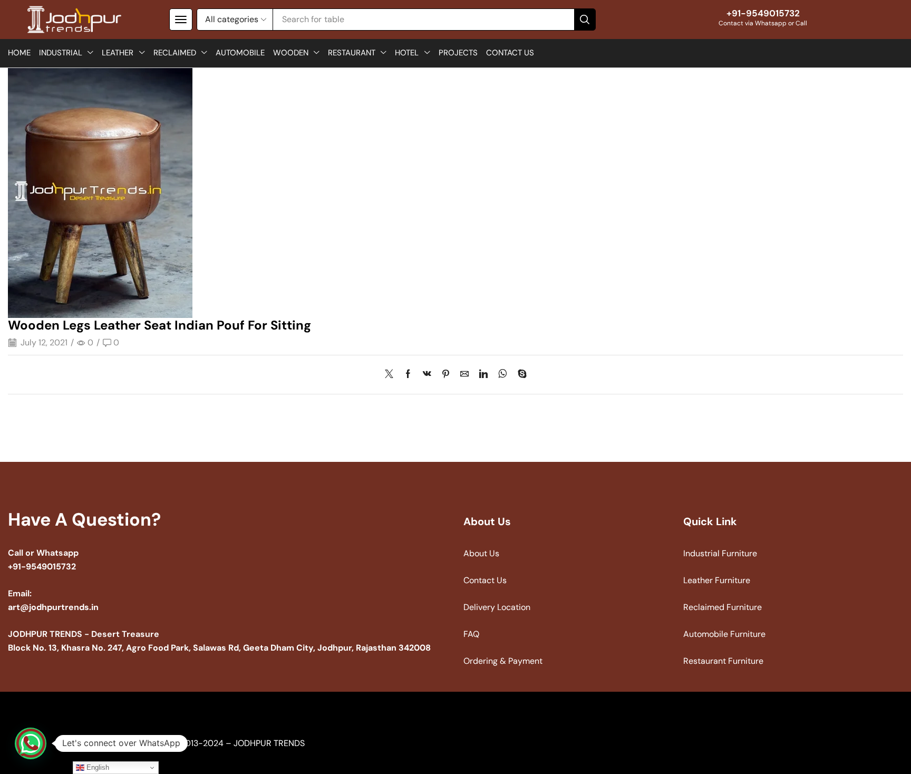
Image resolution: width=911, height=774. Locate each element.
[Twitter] (392, 374)
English (96, 767)
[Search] (584, 19)
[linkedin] (483, 374)
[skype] (519, 374)
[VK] (427, 374)
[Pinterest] (446, 374)
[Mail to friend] (464, 374)
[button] (180, 19)
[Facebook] (408, 374)
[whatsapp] (502, 374)
